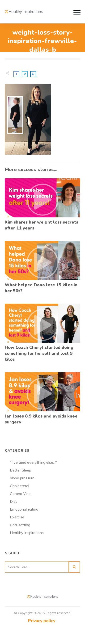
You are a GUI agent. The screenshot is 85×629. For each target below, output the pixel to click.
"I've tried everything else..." (33, 462)
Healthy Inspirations (27, 532)
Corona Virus (20, 493)
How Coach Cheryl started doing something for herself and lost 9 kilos (42, 335)
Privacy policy (41, 621)
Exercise (17, 517)
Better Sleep (20, 470)
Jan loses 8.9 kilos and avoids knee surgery (42, 401)
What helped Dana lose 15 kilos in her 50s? (42, 270)
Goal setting (20, 524)
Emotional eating (24, 509)
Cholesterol (19, 485)
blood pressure (22, 478)
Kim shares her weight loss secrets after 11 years (42, 207)
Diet (13, 501)
